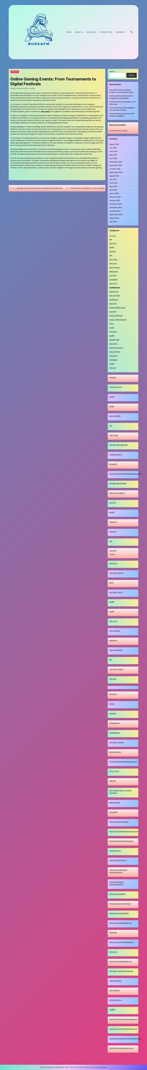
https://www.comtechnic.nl (120, 904)
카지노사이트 (114, 771)
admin (33, 88)
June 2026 (113, 151)
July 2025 (113, 179)
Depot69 (112, 551)
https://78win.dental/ (117, 320)
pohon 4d (113, 952)
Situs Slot (112, 679)
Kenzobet (113, 694)
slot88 (111, 247)
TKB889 (112, 1009)
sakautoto (113, 640)
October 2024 (114, 211)
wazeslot (112, 713)
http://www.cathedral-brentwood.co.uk (118, 871)
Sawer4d (112, 531)
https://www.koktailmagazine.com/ (123, 761)
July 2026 (113, 148)
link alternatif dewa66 (117, 483)
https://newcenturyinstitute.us (121, 841)
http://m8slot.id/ (116, 650)
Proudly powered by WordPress (52, 1067)
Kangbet (112, 377)
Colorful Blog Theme (82, 1067)
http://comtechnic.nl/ (118, 860)
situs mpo (113, 621)
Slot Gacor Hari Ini (116, 573)
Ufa (110, 425)
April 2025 (113, 190)
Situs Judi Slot (114, 990)
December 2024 (115, 204)
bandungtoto (114, 723)
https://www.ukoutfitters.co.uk (121, 1048)
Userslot (112, 251)
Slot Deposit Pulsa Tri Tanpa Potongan (120, 791)
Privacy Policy (106, 32)
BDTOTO (112, 503)
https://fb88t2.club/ (117, 308)
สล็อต (111, 324)
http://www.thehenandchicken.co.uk (123, 831)
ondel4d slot (114, 287)
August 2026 (114, 144)
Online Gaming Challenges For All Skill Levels (122, 103)
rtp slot (112, 554)
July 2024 (113, 221)
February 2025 (115, 197)
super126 (112, 312)
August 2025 (114, 176)
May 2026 (113, 155)
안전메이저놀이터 (115, 387)
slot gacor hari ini (116, 592)
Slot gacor (113, 563)
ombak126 (113, 279)
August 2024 (114, 218)
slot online (113, 259)
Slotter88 (113, 464)
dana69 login (114, 340)
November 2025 (115, 165)
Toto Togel (113, 435)
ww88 (111, 328)
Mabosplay (113, 271)
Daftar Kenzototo (116, 348)
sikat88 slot (113, 299)
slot (110, 239)
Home (68, 32)
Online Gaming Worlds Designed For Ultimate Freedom (121, 109)
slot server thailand (116, 493)
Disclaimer (120, 32)
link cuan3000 (114, 631)
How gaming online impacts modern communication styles (121, 91)
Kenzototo (113, 356)
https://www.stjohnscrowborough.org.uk (125, 1038)
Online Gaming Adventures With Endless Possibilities (121, 114)
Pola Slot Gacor (115, 981)
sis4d (111, 583)
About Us (79, 32)
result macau (114, 267)
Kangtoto (113, 522)
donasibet (113, 360)
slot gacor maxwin (116, 742)
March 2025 (114, 193)
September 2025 (116, 172)
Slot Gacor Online (116, 669)
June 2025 (113, 183)
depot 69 (112, 303)
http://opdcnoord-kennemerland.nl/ (116, 883)
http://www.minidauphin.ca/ (120, 923)
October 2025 (114, 169)
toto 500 (112, 275)
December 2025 (115, 162)
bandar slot (113, 291)
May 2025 (113, 186)
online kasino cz (115, 1000)
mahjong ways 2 (115, 454)
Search (112, 71)
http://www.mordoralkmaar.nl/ (121, 942)
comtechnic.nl (115, 851)
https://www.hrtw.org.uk (118, 822)
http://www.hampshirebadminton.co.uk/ (125, 474)
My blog (15, 72)
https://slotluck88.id (117, 894)
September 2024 (116, 214)
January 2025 (114, 200)
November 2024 (115, 207)
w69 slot (112, 781)
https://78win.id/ (115, 316)
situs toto (113, 263)
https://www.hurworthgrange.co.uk (123, 1019)
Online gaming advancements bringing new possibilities (121, 97)
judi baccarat (114, 802)
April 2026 (113, 158)
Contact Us (91, 32)
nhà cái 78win (114, 295)
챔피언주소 (113, 283)
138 (110, 660)
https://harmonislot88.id (119, 913)
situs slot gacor (115, 752)
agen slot (113, 243)
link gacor (113, 332)
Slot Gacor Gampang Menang (121, 971)
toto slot (112, 368)
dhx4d (111, 704)
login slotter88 (115, 416)
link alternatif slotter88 (118, 445)
